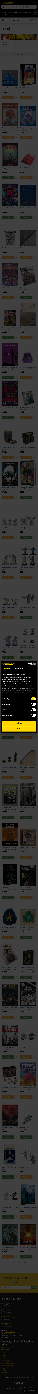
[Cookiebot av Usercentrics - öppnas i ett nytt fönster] (28, 663)
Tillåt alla (19, 723)
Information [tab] (19, 668)
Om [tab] (31, 668)
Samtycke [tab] (7, 668)
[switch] (33, 704)
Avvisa (19, 729)
